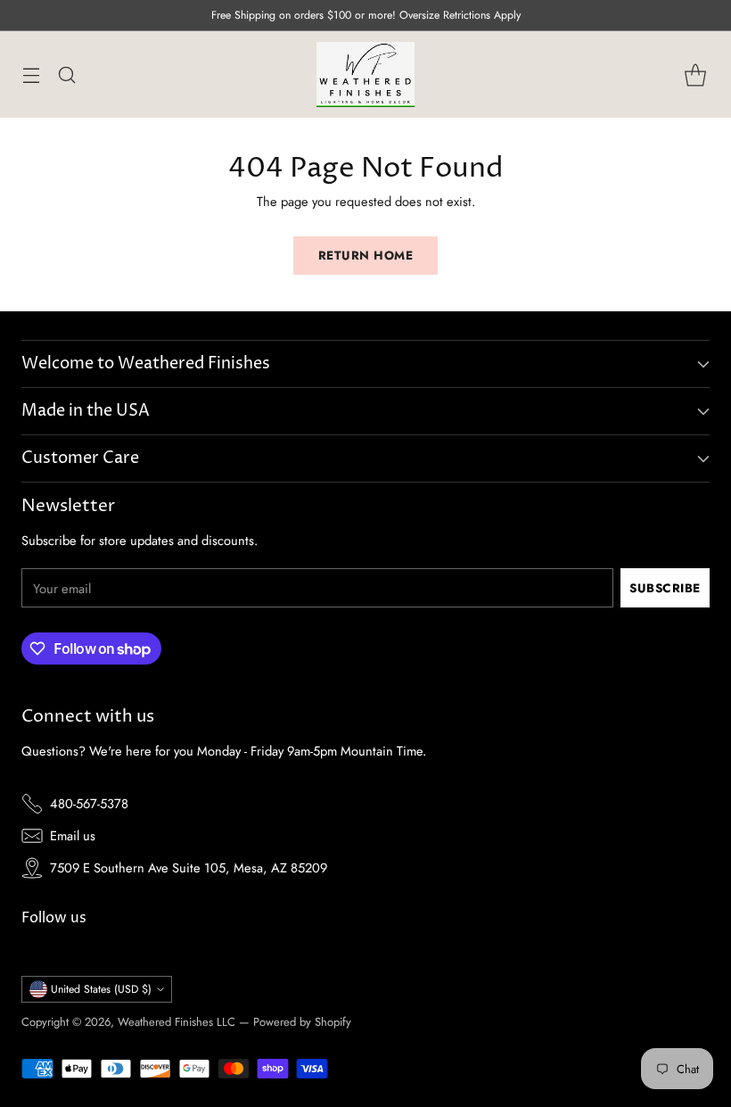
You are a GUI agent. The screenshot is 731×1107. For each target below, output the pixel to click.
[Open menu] (30, 74)
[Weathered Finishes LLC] (365, 74)
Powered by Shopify (302, 1021)
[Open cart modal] (695, 74)
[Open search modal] (66, 74)
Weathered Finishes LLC (176, 1021)
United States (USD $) (101, 989)
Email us (72, 835)
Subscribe (665, 588)
